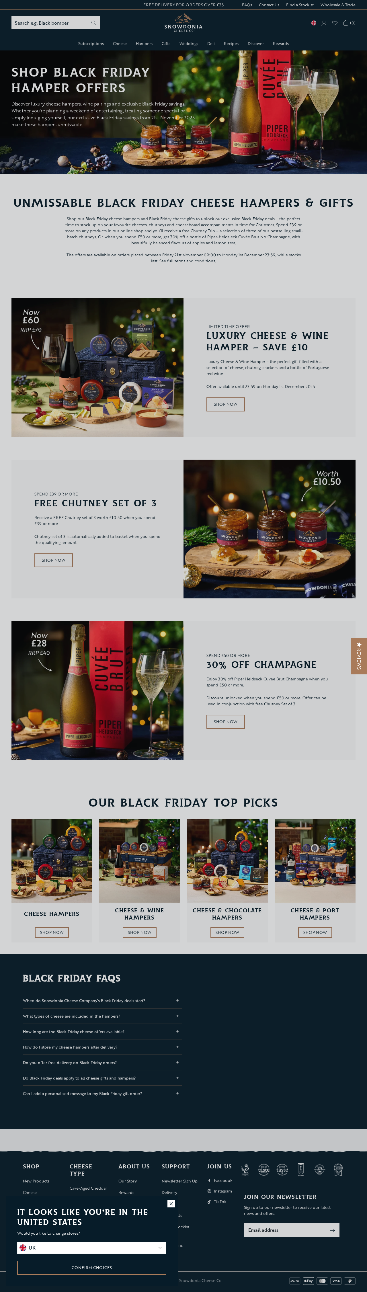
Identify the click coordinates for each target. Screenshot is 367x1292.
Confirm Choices (92, 1267)
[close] (171, 1203)
